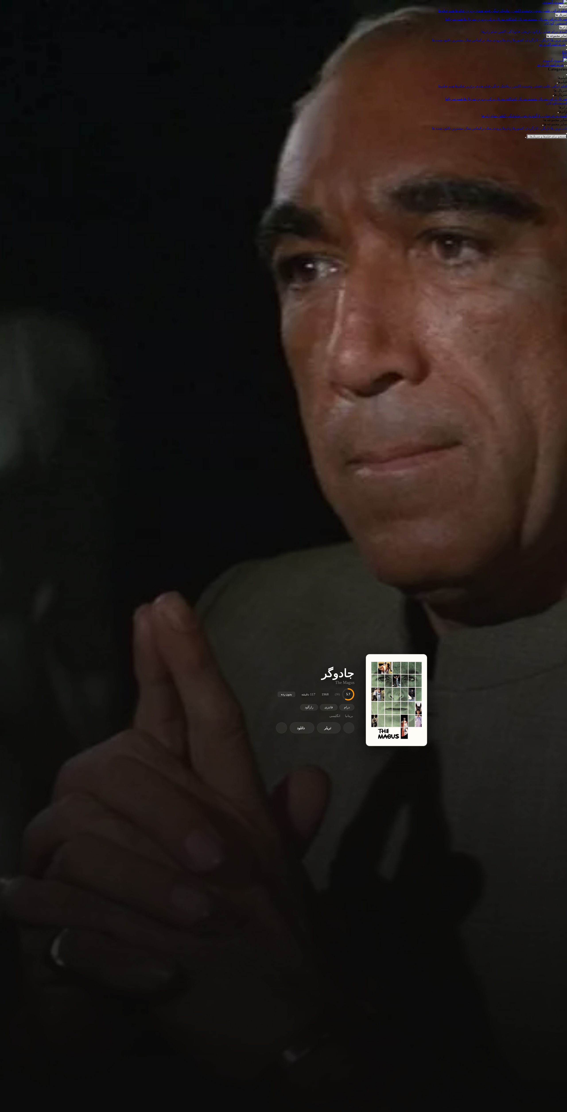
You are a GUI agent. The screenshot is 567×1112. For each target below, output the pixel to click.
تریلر (327, 728)
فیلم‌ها (563, 6)
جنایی (546, 31)
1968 (325, 694)
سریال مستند (538, 19)
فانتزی (328, 707)
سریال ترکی (496, 19)
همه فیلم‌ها (446, 10)
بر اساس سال (474, 40)
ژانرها (563, 27)
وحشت (527, 10)
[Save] (348, 727)
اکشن (516, 10)
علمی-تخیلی (542, 10)
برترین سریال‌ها (475, 19)
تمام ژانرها (489, 31)
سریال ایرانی (557, 19)
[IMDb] (281, 727)
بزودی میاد (493, 40)
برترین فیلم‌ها (465, 10)
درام (555, 31)
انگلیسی (334, 716)
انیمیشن (561, 23)
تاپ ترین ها (559, 40)
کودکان (549, 23)
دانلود (301, 728)
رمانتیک (506, 10)
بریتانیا (349, 716)
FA (565, 56)
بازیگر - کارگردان (538, 40)
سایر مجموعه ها (557, 35)
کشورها (519, 40)
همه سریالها (454, 19)
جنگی (495, 10)
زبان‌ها (507, 40)
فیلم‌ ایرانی (559, 10)
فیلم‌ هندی (483, 10)
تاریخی (526, 31)
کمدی (563, 31)
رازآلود (537, 31)
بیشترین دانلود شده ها (448, 40)
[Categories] (566, 65)
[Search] (566, 45)
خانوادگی (514, 31)
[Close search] (566, 133)
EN (564, 52)
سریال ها (561, 14)
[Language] (566, 49)
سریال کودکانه (517, 19)
